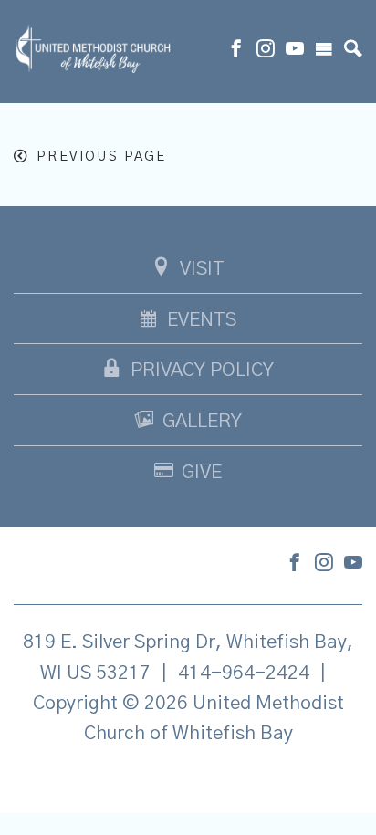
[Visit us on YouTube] (295, 51)
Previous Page (101, 156)
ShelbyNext (188, 780)
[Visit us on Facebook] (236, 51)
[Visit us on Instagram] (265, 51)
